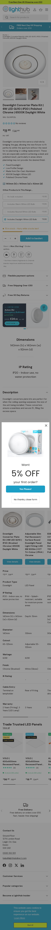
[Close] (46, 425)
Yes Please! (25, 489)
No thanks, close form (25, 499)
